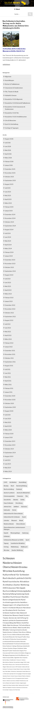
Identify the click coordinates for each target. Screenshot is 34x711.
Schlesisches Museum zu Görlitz (13, 540)
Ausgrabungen (23, 683)
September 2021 (10, 362)
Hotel (12, 653)
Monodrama (6, 664)
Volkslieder (20, 648)
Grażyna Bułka (10, 657)
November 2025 (10, 173)
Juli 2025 (8, 188)
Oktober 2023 (9, 267)
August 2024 (9, 229)
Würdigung (6, 655)
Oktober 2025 (9, 177)
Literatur (6, 520)
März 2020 (8, 430)
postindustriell (7, 641)
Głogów (22, 650)
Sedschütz (5, 687)
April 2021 (8, 381)
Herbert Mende (25, 671)
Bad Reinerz (17, 623)
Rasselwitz (9, 687)
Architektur (13, 482)
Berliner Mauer (6, 660)
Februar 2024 (9, 252)
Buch (12, 486)
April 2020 (8, 426)
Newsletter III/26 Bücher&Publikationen (17, 103)
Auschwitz (6, 637)
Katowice (24, 506)
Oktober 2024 (9, 222)
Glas (17, 613)
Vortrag (6, 547)
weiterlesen (6, 64)
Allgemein (8, 76)
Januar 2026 (9, 165)
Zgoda (5, 634)
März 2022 (8, 339)
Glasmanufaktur (15, 641)
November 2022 (10, 309)
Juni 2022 (8, 328)
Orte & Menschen (10, 120)
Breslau (6, 486)
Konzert (18, 597)
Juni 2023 (8, 282)
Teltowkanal (13, 671)
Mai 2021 (8, 377)
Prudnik (10, 650)
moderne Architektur (19, 653)
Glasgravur (28, 653)
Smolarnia (14, 687)
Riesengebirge (15, 533)
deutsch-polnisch (9, 493)
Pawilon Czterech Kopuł (12, 676)
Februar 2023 (9, 297)
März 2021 (8, 384)
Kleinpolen (12, 637)
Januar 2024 (9, 256)
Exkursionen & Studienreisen (14, 88)
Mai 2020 (8, 422)
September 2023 (10, 271)
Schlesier (15, 632)
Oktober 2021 (9, 358)
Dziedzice (11, 689)
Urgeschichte (5, 685)
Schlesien (7, 536)
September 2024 (10, 226)
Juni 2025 (8, 192)
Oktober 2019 (9, 449)
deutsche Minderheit (23, 493)
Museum (14, 520)
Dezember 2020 (10, 396)
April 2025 (8, 199)
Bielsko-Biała (17, 627)
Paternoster (6, 673)
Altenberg (19, 646)
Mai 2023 (8, 286)
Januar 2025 (9, 211)
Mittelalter (6, 630)
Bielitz (27, 634)
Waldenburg (14, 547)
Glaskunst (23, 613)
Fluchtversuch (10, 669)
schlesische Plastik (21, 676)
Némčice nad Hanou (11, 680)
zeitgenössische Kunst (16, 600)
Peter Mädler (8, 671)
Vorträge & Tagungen (11, 128)
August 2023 (9, 275)
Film (26, 496)
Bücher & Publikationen (12, 84)
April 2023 (8, 290)
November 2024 (10, 218)
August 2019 (9, 456)
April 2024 (8, 245)
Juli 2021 (7, 369)
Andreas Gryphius (8, 648)
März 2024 (8, 248)
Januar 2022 (9, 347)
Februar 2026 (9, 161)
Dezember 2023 (10, 260)
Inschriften (25, 623)
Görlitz (22, 500)
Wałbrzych (24, 547)
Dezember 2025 (10, 169)
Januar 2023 (9, 301)
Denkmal (19, 489)
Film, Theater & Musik (11, 92)
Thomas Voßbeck (12, 634)
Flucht (12, 597)
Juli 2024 (8, 233)
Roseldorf (18, 680)
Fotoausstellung (8, 623)
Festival (23, 625)
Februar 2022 (9, 343)
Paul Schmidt (25, 685)
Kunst (24, 517)
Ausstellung (22, 482)
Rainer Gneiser (23, 669)
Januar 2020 (9, 437)
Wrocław (6, 550)
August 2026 (9, 139)
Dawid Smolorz (24, 615)
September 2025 (10, 180)
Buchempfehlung (21, 486)
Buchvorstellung (9, 489)
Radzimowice (25, 643)
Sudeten (13, 613)
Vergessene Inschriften (15, 655)
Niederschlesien (9, 524)
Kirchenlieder (6, 689)
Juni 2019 (8, 464)
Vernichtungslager (18, 673)
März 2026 (8, 158)
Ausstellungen (9, 80)
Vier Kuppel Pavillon (21, 637)
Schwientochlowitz (21, 630)
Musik (21, 520)
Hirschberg (19, 503)
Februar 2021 (9, 388)
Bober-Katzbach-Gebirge (10, 646)
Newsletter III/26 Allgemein (13, 99)
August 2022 (9, 320)
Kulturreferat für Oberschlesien (13, 513)
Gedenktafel (26, 646)
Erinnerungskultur (9, 496)
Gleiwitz (15, 500)
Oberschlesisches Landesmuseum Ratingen (14, 528)
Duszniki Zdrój (25, 627)
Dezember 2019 (10, 441)
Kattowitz (7, 510)
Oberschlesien (20, 524)
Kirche (14, 510)
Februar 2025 (9, 207)
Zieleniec (11, 662)
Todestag (12, 630)
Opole (27, 594)
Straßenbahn (13, 660)
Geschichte (7, 500)
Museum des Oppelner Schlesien (13, 683)
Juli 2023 (7, 279)
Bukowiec (23, 641)
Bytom (5, 600)
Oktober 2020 (9, 403)
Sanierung (25, 533)
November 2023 (10, 263)
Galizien (20, 666)
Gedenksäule (19, 671)
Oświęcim (18, 660)
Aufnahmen (24, 687)
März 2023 (8, 294)
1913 (14, 689)
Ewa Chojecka (23, 657)
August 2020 (9, 411)
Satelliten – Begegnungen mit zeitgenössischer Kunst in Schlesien (16, 605)
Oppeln (6, 533)
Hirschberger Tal (15, 625)
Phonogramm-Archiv (10, 678)
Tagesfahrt (17, 657)
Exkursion (20, 496)
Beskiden (11, 643)
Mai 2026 (8, 150)
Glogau (15, 648)
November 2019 (10, 445)
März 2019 (8, 471)
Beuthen (25, 597)
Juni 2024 (8, 237)
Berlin (15, 610)
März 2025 (8, 203)
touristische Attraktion (18, 543)
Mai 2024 (8, 241)
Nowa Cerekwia (12, 685)
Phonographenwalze (19, 678)
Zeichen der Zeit (14, 618)
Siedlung (20, 685)
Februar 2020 (9, 434)
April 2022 (8, 335)
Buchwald (5, 643)
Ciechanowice (18, 664)
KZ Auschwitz (25, 673)
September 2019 (10, 452)
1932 (25, 662)
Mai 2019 (8, 468)
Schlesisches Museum (11, 615)
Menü (18, 9)
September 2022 (10, 316)
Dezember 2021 (10, 350)
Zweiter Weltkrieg (17, 550)
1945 (5, 482)
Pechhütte (18, 689)
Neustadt (5, 650)
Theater (6, 618)
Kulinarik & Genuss (11, 95)
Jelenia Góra (7, 506)
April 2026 (8, 154)
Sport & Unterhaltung (11, 124)
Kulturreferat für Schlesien (12, 517)
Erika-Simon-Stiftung (24, 632)
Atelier (25, 648)
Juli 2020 (8, 415)
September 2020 (10, 407)
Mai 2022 (8, 331)
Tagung (6, 543)
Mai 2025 (8, 195)
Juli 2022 (7, 324)
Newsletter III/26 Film (12, 113)
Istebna (24, 666)
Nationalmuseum (11, 666)
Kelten (17, 685)
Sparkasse (11, 673)
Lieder (27, 662)
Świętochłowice (7, 632)
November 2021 (10, 354)
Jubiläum (16, 506)
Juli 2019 (7, 460)
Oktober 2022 (9, 313)
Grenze (10, 627)
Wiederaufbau (21, 634)
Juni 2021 (8, 373)
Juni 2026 (8, 146)
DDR (16, 666)
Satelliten (6, 597)
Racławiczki (19, 687)
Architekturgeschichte (11, 602)
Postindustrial (17, 643)
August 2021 (9, 365)
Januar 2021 (8, 392)
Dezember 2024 (10, 214)
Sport (27, 540)
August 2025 (9, 184)
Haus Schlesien (8, 503)
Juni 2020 (8, 418)
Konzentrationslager (18, 662)
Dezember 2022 (10, 305)
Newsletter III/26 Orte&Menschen (16, 117)
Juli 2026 (8, 143)
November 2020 (10, 400)
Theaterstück (15, 650)
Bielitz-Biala (6, 625)
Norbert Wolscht (16, 669)
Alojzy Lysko (12, 664)
